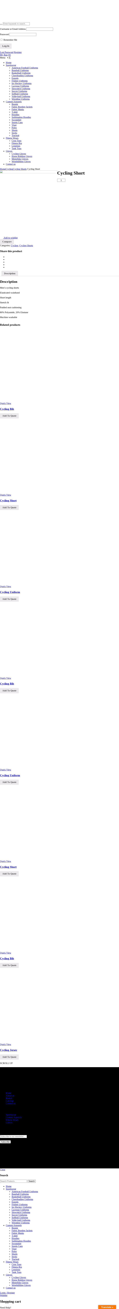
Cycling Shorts (20, 169)
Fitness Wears (12, 1120)
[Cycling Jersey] (36, 1042)
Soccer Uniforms (19, 1215)
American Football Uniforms (25, 1191)
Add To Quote (9, 416)
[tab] (10, 273)
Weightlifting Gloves (21, 1285)
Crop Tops (16, 1264)
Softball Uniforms (20, 1217)
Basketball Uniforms (21, 1196)
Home (3, 169)
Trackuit (15, 1259)
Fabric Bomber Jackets (22, 1230)
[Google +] (7, 264)
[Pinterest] (7, 262)
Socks (14, 1256)
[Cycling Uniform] (36, 584)
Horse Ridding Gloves (22, 1280)
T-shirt (15, 1236)
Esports (15, 1202)
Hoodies (15, 1238)
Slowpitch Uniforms (21, 1212)
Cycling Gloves (19, 1277)
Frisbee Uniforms (20, 1204)
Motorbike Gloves (20, 1282)
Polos (14, 1251)
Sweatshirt (16, 1243)
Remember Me (10, 40)
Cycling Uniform (10, 592)
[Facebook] (7, 257)
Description (9, 273)
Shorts (14, 1254)
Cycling (9, 169)
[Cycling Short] (36, 492)
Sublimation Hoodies (21, 1241)
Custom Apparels (14, 1117)
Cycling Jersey (8, 1050)
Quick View (5, 403)
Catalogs (10, 1101)
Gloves (9, 1122)
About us (10, 1095)
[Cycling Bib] (36, 400)
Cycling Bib (7, 408)
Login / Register (7, 1292)
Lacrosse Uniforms (20, 1209)
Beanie (15, 1228)
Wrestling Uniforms (21, 1222)
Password (4, 34)
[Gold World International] (23, 21)
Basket (9, 1098)
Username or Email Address (13, 29)
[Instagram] (7, 1155)
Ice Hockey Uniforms (21, 1207)
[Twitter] (7, 259)
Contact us (11, 1103)
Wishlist (3, 1295)
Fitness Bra (17, 1267)
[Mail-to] (7, 1152)
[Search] (1, 24)
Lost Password (6, 52)
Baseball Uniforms (20, 1194)
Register (18, 52)
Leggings (16, 1269)
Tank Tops (16, 1272)
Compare (7, 241)
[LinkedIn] (7, 267)
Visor (14, 1249)
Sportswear (11, 1114)
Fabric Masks (18, 1233)
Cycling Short (8, 500)
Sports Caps (17, 1246)
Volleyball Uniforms (21, 1220)
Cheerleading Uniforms (22, 1199)
